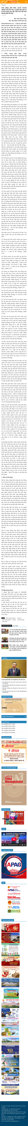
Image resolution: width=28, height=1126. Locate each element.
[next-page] (5, 654)
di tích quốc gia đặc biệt (6, 619)
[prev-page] (2, 654)
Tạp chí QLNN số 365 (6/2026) (8, 728)
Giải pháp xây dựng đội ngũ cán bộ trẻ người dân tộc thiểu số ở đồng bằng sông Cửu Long (18, 639)
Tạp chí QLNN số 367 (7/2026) (11, 709)
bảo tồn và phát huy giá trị (11, 618)
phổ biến (14, 619)
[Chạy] (3, 845)
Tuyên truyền (4, 621)
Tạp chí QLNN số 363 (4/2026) (8, 732)
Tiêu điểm (4, 658)
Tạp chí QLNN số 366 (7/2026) (8, 726)
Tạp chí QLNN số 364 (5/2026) (8, 730)
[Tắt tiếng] (22, 845)
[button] (2, 2)
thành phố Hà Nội (20, 619)
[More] (25, 15)
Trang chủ (3, 5)
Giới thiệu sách (5, 809)
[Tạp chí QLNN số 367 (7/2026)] (14, 705)
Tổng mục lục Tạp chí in (8, 716)
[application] (14, 839)
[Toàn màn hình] (24, 845)
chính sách (19, 618)
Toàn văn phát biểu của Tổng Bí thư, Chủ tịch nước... (13, 679)
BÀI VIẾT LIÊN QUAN (6, 625)
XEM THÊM (15, 625)
